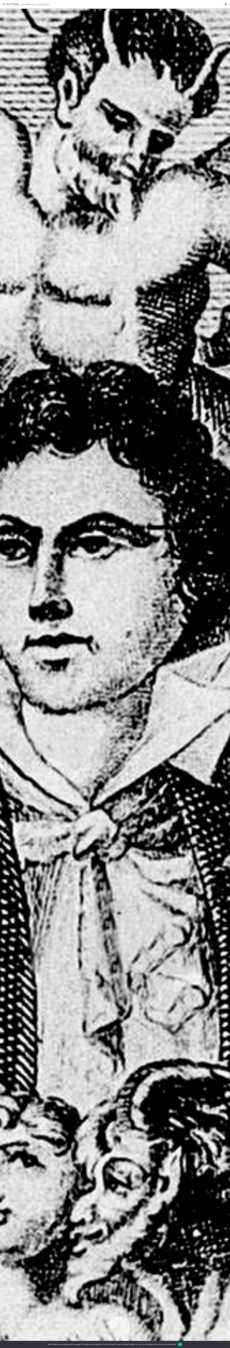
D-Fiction (11, 4)
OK (180, 1344)
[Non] (227, 1344)
